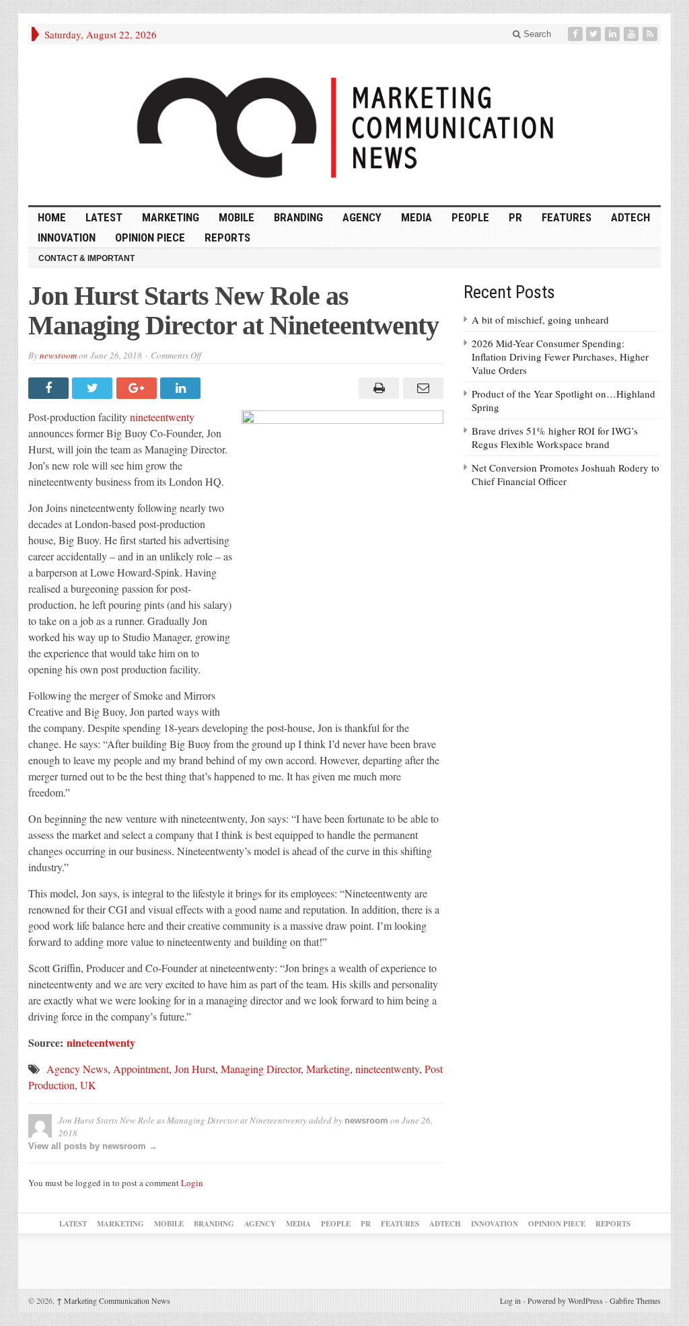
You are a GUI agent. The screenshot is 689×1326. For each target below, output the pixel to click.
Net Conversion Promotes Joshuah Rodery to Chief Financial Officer (565, 474)
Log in (510, 1300)
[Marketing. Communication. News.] (344, 124)
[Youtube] (632, 34)
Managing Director (261, 1069)
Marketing (170, 217)
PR (515, 217)
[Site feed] (651, 34)
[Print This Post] (377, 388)
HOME (52, 217)
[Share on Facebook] (50, 388)
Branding (298, 217)
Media (416, 217)
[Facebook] (576, 34)
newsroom (58, 355)
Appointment (141, 1069)
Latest (103, 217)
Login (192, 1183)
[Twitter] (594, 34)
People (470, 217)
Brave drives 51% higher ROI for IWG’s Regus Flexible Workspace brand (555, 437)
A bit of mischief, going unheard (540, 319)
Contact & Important (86, 258)
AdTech (630, 217)
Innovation (67, 237)
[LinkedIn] (613, 34)
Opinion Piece (150, 237)
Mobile (236, 217)
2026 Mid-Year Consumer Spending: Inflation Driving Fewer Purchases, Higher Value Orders (560, 356)
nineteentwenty (162, 417)
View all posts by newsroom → (92, 1146)
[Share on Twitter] (94, 388)
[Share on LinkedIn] (182, 388)
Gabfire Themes (635, 1300)
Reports (227, 237)
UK (88, 1085)
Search (536, 34)
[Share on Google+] (138, 388)
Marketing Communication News (113, 1300)
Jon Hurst (194, 1069)
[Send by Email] (421, 388)
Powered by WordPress (565, 1300)
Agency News (77, 1069)
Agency (362, 217)
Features (566, 217)
